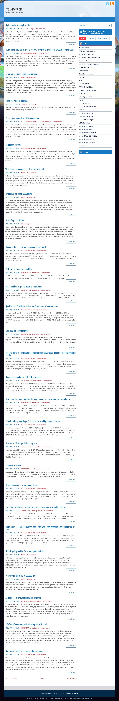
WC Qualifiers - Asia (85, 129)
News (23, 77)
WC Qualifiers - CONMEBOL (88, 136)
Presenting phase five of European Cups (22, 118)
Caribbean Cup (84, 61)
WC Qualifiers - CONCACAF (88, 133)
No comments (40, 29)
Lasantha (54, 698)
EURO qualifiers (84, 84)
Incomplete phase (13, 465)
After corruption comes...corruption (21, 74)
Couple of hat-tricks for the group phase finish (25, 247)
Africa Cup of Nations (86, 54)
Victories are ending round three (19, 269)
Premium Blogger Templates (67, 698)
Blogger (75, 693)
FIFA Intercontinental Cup (87, 90)
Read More (71, 44)
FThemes (35, 698)
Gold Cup (82, 93)
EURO (81, 80)
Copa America (84, 71)
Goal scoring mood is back (16, 330)
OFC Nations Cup (84, 103)
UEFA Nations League (28, 148)
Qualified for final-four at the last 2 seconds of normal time (31, 306)
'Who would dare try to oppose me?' (21, 575)
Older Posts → (72, 678)
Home (42, 678)
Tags (82, 38)
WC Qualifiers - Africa (86, 126)
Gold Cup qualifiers (85, 97)
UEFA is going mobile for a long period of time (25, 551)
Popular (91, 38)
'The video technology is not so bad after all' (24, 169)
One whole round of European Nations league (25, 651)
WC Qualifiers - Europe (86, 139)
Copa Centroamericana (86, 74)
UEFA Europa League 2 (86, 116)
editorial (24, 104)
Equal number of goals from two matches (23, 286)
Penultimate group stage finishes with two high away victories (32, 421)
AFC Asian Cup (84, 48)
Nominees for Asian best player (19, 193)
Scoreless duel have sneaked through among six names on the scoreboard (37, 399)
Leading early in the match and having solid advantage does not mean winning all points (40, 353)
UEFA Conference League (87, 110)
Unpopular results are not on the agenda (23, 377)
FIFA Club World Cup (86, 87)
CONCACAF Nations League (30, 273)
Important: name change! (16, 100)
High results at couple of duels (18, 25)
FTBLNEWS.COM (13, 9)
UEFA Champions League (29, 53)
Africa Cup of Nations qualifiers (31, 381)
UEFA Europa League (27, 29)
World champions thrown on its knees (21, 485)
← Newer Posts (11, 678)
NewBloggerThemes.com (85, 698)
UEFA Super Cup (84, 123)
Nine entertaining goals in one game (21, 443)
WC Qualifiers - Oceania (87, 142)
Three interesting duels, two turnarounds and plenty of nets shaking (35, 507)
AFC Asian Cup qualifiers (87, 51)
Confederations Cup (86, 67)
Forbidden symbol (13, 145)
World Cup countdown (14, 220)
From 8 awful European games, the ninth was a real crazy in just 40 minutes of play (40, 528)
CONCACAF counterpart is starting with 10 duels (26, 624)
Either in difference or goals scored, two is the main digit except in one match (39, 49)
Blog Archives (102, 38)
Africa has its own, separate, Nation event (23, 597)
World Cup (24, 224)
